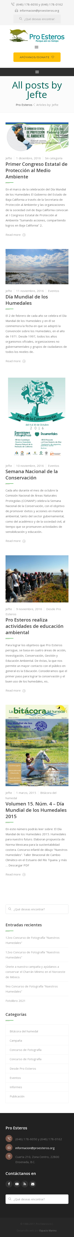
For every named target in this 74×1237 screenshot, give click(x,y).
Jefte (9, 158)
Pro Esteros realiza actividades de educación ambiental (35, 626)
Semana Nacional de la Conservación (32, 474)
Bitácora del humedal (24, 1031)
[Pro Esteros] (37, 36)
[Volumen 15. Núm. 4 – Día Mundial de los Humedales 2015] (37, 745)
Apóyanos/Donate (35, 57)
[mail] (32, 1184)
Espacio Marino (48, 1230)
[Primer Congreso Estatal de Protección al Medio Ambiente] (37, 137)
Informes (16, 1087)
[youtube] (16, 1184)
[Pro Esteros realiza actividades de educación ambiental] (37, 578)
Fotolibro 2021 (16, 1001)
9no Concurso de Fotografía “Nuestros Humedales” (32, 988)
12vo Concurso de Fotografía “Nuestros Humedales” (33, 940)
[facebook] (9, 1184)
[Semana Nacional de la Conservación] (37, 417)
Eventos (53, 291)
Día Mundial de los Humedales (27, 299)
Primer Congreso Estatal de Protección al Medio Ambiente (36, 170)
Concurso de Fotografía (25, 1050)
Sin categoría (53, 158)
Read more (14, 235)
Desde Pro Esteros (23, 1068)
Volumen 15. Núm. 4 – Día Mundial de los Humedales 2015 (36, 809)
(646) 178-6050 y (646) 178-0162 (39, 4)
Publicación (17, 1096)
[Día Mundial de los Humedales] (37, 266)
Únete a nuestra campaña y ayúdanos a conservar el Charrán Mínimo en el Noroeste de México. (35, 972)
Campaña (16, 1040)
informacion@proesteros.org (39, 10)
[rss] (24, 1184)
